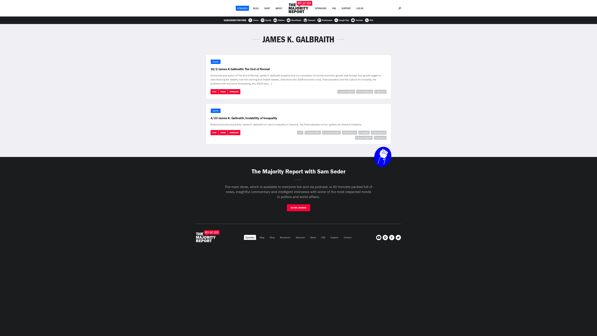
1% (301, 132)
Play (214, 91)
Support (346, 8)
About (278, 8)
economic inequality (332, 132)
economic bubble (313, 132)
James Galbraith (379, 132)
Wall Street (381, 91)
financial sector (350, 132)
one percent (380, 137)
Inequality (364, 132)
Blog (256, 8)
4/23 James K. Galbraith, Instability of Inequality (244, 118)
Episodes (242, 8)
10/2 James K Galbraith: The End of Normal (240, 69)
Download (234, 91)
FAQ (334, 8)
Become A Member (298, 207)
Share (223, 91)
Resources (285, 237)
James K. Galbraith (347, 91)
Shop (267, 8)
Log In (359, 8)
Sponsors (320, 8)
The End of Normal (365, 91)
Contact (348, 237)
